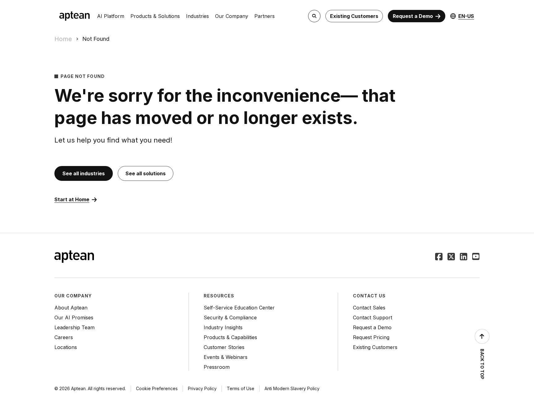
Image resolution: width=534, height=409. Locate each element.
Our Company (231, 16)
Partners (264, 16)
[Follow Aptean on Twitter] (451, 257)
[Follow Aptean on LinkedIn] (463, 257)
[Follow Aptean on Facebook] (439, 257)
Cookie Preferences (157, 388)
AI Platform (110, 16)
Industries (197, 16)
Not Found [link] (96, 39)
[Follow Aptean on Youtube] (476, 257)
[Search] (314, 16)
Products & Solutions (155, 16)
